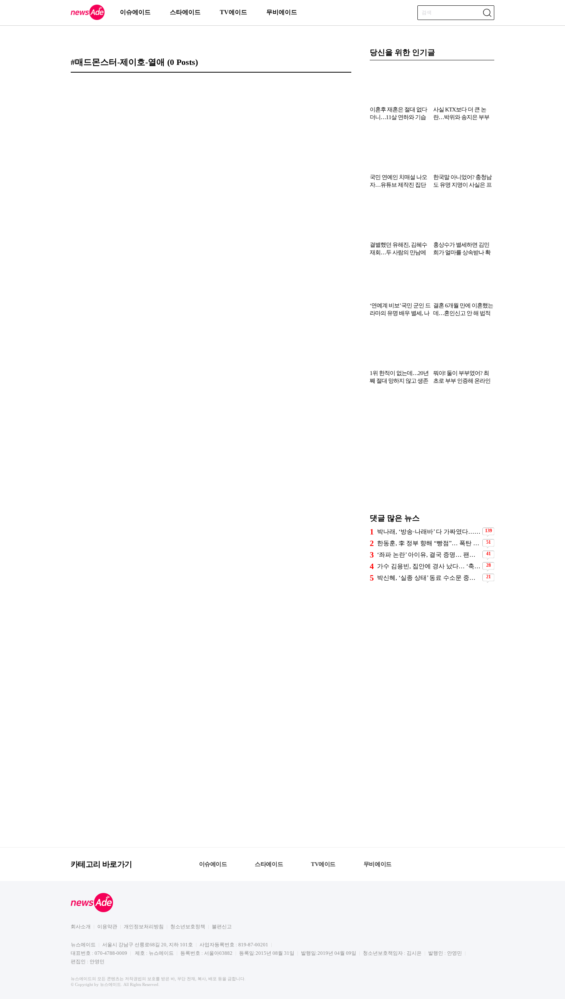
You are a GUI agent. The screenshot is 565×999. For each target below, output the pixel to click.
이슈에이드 (135, 12)
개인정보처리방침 (144, 926)
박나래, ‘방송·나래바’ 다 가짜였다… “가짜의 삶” (428, 531)
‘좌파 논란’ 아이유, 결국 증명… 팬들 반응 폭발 (428, 554)
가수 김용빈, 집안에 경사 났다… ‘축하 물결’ (428, 566)
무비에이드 (281, 12)
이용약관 (107, 926)
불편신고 (222, 926)
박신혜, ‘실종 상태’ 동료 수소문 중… (426, 577)
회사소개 (81, 926)
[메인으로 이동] (88, 19)
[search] (487, 12)
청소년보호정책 (187, 926)
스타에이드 (185, 12)
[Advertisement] (432, 453)
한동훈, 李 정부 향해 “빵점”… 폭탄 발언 (428, 543)
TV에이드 (233, 12)
